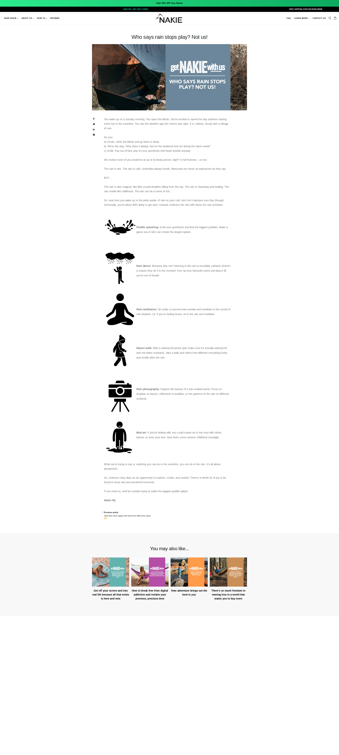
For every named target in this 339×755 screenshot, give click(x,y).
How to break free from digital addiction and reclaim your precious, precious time (150, 594)
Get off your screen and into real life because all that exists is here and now (110, 594)
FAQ (289, 18)
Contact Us (319, 18)
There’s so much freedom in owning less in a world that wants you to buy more (228, 594)
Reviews (54, 18)
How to (41, 18)
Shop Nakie (10, 18)
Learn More (301, 18)
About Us (27, 18)
